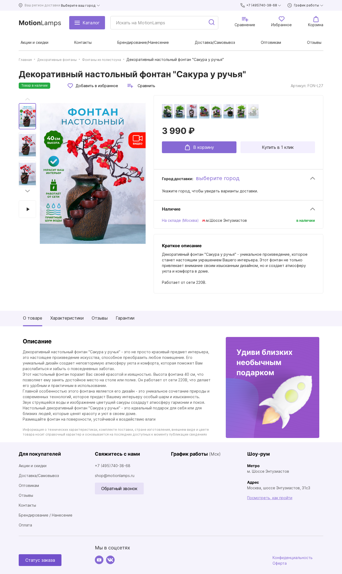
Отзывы (100, 318)
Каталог (91, 22)
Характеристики (67, 318)
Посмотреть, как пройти (269, 497)
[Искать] (212, 23)
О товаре (32, 318)
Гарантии (125, 318)
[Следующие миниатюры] (27, 191)
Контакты (27, 505)
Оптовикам (29, 485)
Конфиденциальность (293, 557)
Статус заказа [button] (40, 560)
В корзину (203, 147)
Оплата (25, 525)
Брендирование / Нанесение (45, 515)
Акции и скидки (32, 465)
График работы (306, 5)
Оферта (280, 563)
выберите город (217, 178)
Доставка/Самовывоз (39, 475)
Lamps (40, 23)
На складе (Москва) (180, 220)
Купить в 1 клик (278, 147)
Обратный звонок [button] (119, 488)
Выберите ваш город (78, 5)
